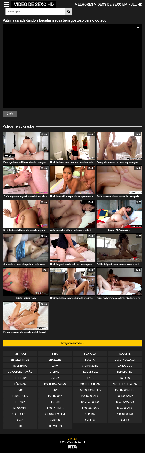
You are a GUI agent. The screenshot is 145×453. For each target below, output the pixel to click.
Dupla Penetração (20, 371)
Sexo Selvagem (55, 414)
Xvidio (125, 420)
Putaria (20, 401)
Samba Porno (90, 401)
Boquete (124, 353)
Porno (55, 389)
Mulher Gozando (55, 383)
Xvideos (90, 420)
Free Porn (20, 377)
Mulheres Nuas (90, 383)
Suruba (90, 414)
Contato (72, 438)
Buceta (90, 359)
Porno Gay (55, 395)
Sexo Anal (20, 408)
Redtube (55, 401)
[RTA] (72, 447)
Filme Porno (125, 371)
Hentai (90, 377)
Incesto (125, 377)
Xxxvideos (55, 426)
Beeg (55, 353)
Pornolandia (125, 395)
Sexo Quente (20, 414)
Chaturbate (90, 365)
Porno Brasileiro (90, 389)
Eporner (55, 371)
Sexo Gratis (125, 408)
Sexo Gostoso (90, 408)
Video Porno (125, 414)
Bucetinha (20, 365)
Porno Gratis (90, 395)
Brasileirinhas (20, 359)
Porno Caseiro (124, 389)
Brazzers (55, 359)
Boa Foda (90, 353)
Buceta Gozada (125, 359)
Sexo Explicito (55, 408)
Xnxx (20, 420)
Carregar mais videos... (72, 343)
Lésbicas (20, 383)
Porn (20, 389)
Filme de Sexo (90, 371)
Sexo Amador (125, 401)
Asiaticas (20, 353)
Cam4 (55, 365)
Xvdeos (55, 420)
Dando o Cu (125, 365)
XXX (20, 426)
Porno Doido (20, 395)
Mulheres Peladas (125, 383)
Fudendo (55, 377)
